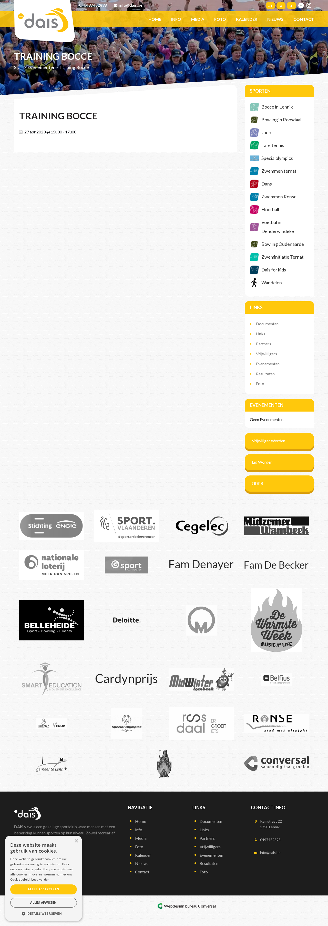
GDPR (257, 483)
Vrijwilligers (266, 353)
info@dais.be (130, 5)
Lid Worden (262, 462)
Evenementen (41, 67)
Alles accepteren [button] (43, 889)
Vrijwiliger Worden (268, 440)
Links (260, 333)
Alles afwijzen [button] (43, 902)
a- (291, 5)
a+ (270, 5)
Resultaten (265, 373)
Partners (263, 343)
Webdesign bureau (180, 905)
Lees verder (40, 879)
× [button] (76, 841)
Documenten (267, 323)
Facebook (301, 5)
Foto (260, 383)
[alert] (43, 878)
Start (19, 67)
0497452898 (95, 5)
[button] (43, 913)
